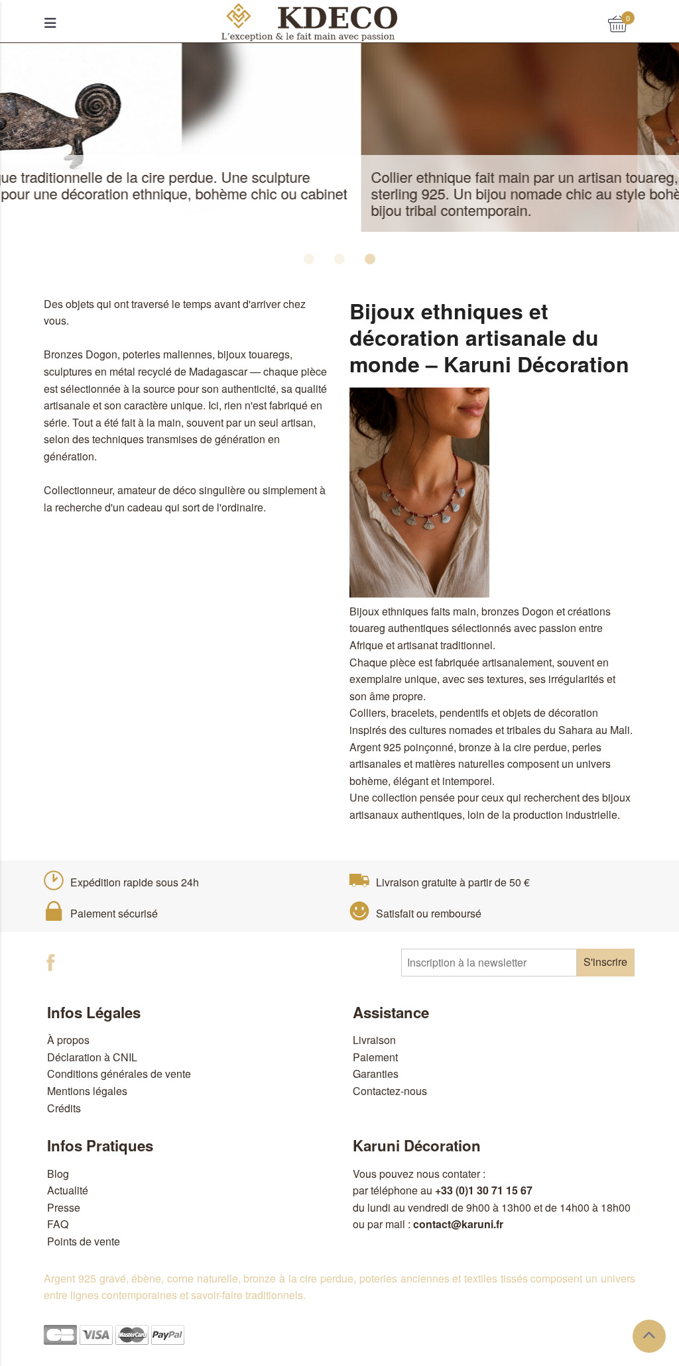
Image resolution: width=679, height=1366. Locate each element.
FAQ (57, 1224)
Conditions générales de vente (119, 1073)
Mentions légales (87, 1090)
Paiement (375, 1057)
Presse (63, 1207)
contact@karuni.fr (458, 1224)
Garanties (376, 1073)
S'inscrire (605, 961)
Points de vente (83, 1241)
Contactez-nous (390, 1090)
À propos (68, 1039)
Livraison (374, 1039)
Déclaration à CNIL (92, 1057)
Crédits (64, 1108)
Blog (58, 1173)
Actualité (67, 1190)
